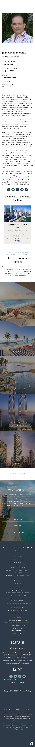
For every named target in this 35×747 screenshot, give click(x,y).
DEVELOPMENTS (17, 590)
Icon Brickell (18, 578)
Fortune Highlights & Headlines (18, 575)
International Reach (18, 567)
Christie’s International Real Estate (18, 570)
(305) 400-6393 (17, 628)
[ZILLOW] (22, 189)
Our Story (18, 572)
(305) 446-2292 (8, 71)
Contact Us (18, 583)
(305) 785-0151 (7, 64)
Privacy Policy (25, 691)
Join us (18, 580)
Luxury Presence (17, 682)
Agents (18, 562)
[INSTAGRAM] (17, 189)
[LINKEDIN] (8, 189)
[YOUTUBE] (13, 189)
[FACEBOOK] (26, 189)
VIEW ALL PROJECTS (17, 473)
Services (17, 525)
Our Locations (18, 565)
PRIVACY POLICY (17, 633)
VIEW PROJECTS (17, 300)
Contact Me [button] (17, 519)
